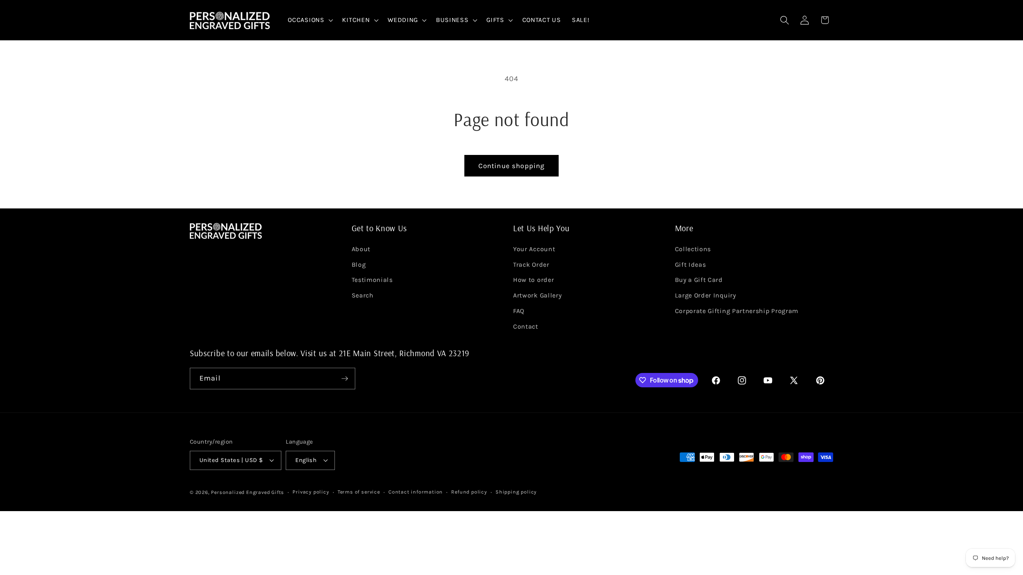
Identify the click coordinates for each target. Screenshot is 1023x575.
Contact (525, 326)
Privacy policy (311, 492)
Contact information (415, 492)
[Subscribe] (344, 378)
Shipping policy (516, 492)
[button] (310, 20)
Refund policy (469, 492)
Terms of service (359, 492)
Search (363, 295)
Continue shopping (511, 166)
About (361, 249)
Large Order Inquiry (705, 295)
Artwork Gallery (537, 295)
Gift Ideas (690, 264)
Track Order (531, 264)
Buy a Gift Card (699, 280)
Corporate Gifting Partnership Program (737, 311)
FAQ (518, 311)
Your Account (534, 249)
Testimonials (372, 280)
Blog (359, 264)
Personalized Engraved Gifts (247, 492)
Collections (693, 249)
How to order (533, 280)
